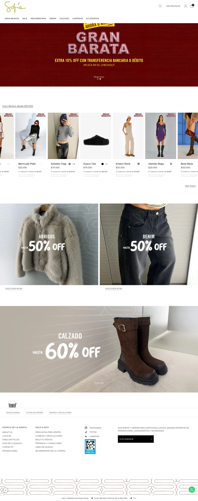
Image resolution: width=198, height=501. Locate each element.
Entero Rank (100, 163)
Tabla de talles (10, 439)
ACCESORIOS (92, 18)
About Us (7, 432)
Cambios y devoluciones (48, 436)
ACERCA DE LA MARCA (14, 427)
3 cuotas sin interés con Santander (131, 498)
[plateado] (18, 164)
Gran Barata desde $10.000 (17, 106)
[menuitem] (13, 18)
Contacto (7, 447)
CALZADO (64, 18)
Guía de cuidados (12, 443)
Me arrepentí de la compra (50, 451)
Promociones (9, 451)
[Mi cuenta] (186, 6)
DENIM (53, 18)
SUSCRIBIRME (126, 439)
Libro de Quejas (44, 447)
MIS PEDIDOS (173, 6)
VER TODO (190, 186)
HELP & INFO (42, 427)
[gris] (47, 164)
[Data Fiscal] (90, 448)
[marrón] (177, 164)
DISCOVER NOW (13, 288)
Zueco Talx (67, 163)
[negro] (80, 164)
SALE (24, 18)
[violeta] (148, 164)
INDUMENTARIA (38, 18)
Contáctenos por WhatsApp (192, 489)
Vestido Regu (133, 163)
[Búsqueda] (160, 5)
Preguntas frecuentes (48, 432)
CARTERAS (77, 18)
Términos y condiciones (48, 443)
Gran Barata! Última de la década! (91, 498)
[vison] (116, 164)
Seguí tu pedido (44, 439)
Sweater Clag (35, 163)
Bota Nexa (164, 163)
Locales (6, 436)
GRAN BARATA (12, 18)
